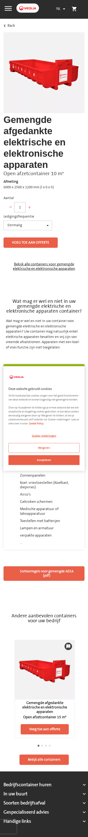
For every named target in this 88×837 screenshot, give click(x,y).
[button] (8, 8)
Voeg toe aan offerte (30, 242)
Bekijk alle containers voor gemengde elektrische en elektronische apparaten (44, 266)
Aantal (9, 198)
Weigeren (44, 448)
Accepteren (44, 460)
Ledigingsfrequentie (19, 217)
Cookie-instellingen (44, 436)
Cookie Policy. (36, 423)
